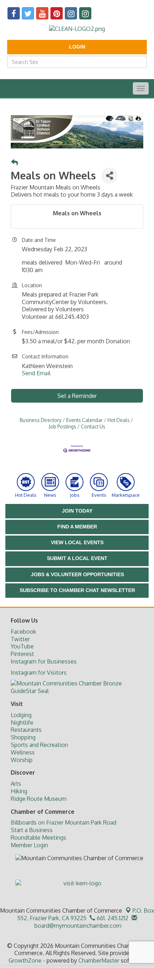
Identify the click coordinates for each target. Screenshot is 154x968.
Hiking (19, 791)
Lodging (21, 715)
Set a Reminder (77, 395)
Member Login (29, 845)
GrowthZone (25, 960)
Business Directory (41, 420)
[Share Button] (109, 176)
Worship (22, 759)
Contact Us (93, 426)
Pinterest (22, 653)
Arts (16, 783)
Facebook (23, 631)
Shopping (23, 737)
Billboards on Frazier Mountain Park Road (63, 822)
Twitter (20, 639)
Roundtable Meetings (38, 837)
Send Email (36, 373)
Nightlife (22, 722)
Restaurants (26, 729)
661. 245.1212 (111, 918)
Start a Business (32, 830)
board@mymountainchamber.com (77, 925)
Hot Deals (118, 420)
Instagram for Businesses (44, 661)
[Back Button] (14, 162)
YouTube (22, 646)
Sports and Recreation (39, 744)
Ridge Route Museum (39, 798)
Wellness (23, 752)
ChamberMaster (98, 960)
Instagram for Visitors (39, 672)
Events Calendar (84, 420)
